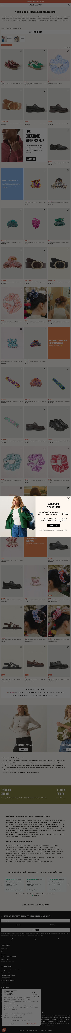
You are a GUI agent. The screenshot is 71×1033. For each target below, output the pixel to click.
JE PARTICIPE (53, 525)
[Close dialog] (68, 498)
